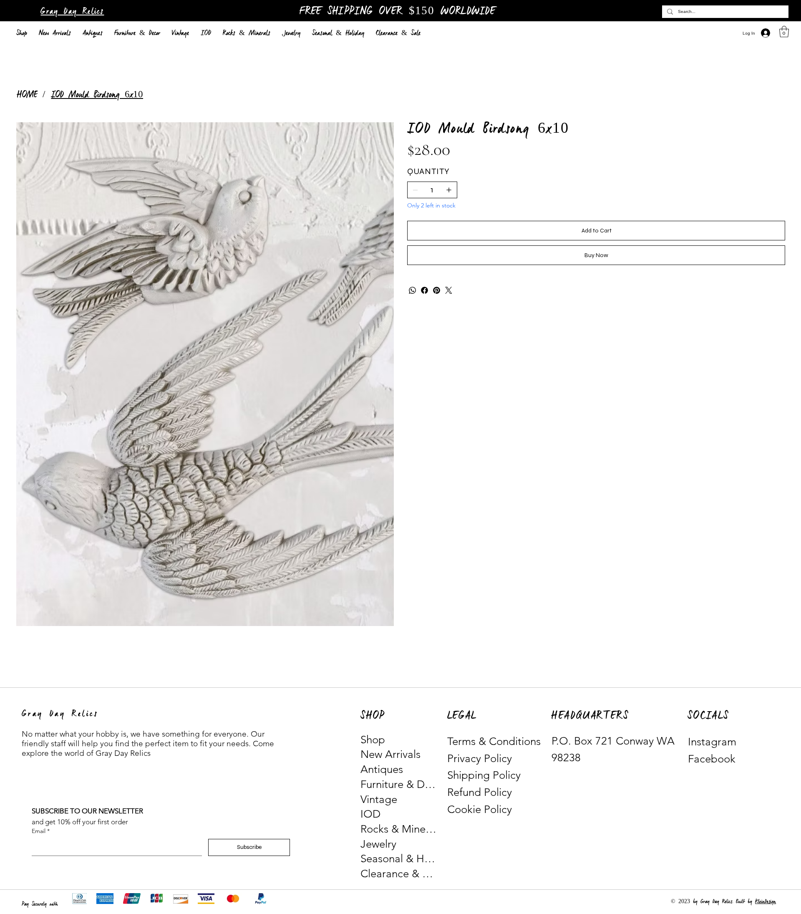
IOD (370, 814)
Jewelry (378, 844)
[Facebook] (424, 290)
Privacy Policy (479, 758)
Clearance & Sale (399, 873)
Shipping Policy (484, 775)
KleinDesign (765, 902)
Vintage (378, 799)
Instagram (712, 741)
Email (41, 831)
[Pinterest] (436, 290)
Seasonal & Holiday (399, 858)
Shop (372, 739)
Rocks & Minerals (399, 829)
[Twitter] (448, 290)
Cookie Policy (479, 809)
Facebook (712, 758)
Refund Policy (479, 792)
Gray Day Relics (72, 11)
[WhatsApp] (412, 290)
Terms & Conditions (494, 741)
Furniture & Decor (399, 784)
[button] (784, 31)
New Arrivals (390, 754)
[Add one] (449, 190)
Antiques (381, 769)
